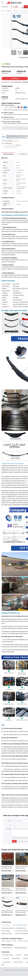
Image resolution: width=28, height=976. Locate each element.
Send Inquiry (14, 78)
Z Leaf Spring (6, 958)
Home (2, 10)
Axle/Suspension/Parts (20, 928)
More (2, 965)
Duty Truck (18, 955)
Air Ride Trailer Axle (7, 947)
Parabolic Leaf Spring (6, 933)
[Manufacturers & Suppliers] (14, 2)
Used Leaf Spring (16, 958)
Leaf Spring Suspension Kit (21, 947)
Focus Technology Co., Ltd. (18, 970)
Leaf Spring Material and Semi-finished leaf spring (8, 928)
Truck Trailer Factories (8, 955)
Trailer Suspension (23, 10)
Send (14, 841)
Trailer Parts (15, 10)
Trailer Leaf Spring (5, 931)
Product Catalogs (22, 925)
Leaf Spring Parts (7, 962)
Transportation (9, 10)
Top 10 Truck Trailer (18, 962)
